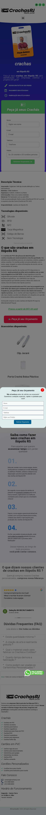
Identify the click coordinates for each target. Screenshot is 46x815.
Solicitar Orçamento (22, 422)
